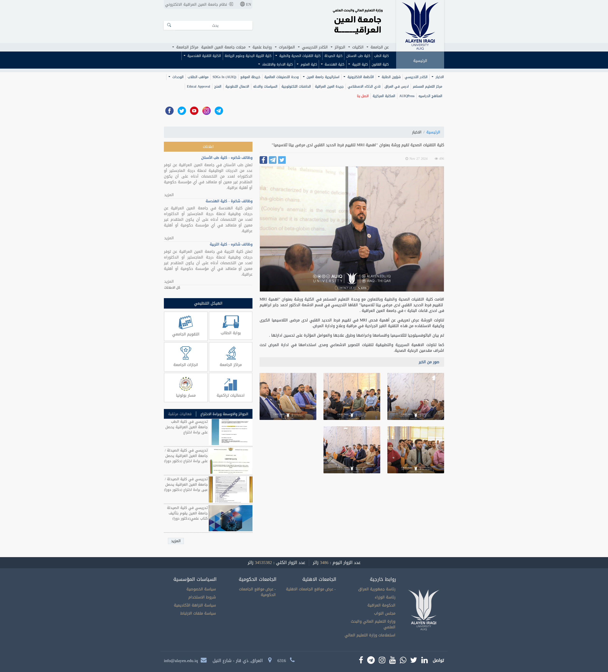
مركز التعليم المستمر (427, 86)
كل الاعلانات (172, 287)
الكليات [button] (357, 47)
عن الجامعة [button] (379, 47)
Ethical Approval (198, 86)
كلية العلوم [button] (308, 64)
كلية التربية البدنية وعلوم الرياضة (248, 56)
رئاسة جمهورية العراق (376, 589)
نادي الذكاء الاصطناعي (364, 86)
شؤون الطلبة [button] (390, 77)
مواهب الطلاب (198, 77)
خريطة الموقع (250, 77)
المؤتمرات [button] (286, 47)
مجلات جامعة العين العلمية (223, 47)
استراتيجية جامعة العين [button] (322, 77)
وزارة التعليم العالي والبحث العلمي (373, 624)
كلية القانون (380, 64)
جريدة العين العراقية (329, 86)
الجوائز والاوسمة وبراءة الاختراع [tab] (224, 414)
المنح (217, 86)
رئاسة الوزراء (385, 597)
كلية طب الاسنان (358, 56)
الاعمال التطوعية (237, 86)
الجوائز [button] (339, 47)
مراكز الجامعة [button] (186, 47)
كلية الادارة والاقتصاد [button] (277, 64)
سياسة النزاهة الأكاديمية (195, 605)
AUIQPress (406, 96)
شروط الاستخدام (202, 597)
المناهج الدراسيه (430, 96)
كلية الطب (381, 56)
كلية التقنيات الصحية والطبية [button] (299, 56)
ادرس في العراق (397, 86)
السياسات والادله (265, 86)
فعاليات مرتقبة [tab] (180, 414)
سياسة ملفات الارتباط (198, 613)
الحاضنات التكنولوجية (296, 86)
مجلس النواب (384, 613)
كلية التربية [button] (359, 64)
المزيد (169, 195)
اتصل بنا (363, 96)
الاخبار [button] (439, 77)
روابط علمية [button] (261, 47)
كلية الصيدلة (333, 56)
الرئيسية (420, 60)
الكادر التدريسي (416, 77)
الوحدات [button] (177, 77)
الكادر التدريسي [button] (314, 47)
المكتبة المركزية (384, 96)
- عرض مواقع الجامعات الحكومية (257, 591)
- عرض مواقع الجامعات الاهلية (311, 589)
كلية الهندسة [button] (333, 64)
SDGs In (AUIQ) (224, 77)
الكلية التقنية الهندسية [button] (203, 56)
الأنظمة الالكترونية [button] (360, 77)
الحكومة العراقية (381, 605)
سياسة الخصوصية (201, 589)
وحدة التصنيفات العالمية (281, 77)
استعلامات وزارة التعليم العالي (370, 635)
